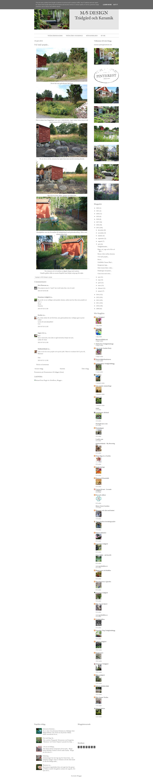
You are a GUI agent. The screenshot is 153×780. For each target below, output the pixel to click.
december (101, 230)
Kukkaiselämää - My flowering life (105, 444)
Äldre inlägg (85, 368)
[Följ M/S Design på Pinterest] (106, 83)
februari (100, 288)
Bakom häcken (100, 708)
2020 (98, 213)
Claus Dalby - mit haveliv (103, 555)
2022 (98, 208)
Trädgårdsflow (100, 619)
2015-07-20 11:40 (43, 308)
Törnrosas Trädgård (102, 664)
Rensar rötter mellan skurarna (106, 254)
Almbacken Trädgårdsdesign (104, 344)
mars (99, 285)
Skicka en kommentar (42, 364)
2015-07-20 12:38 (43, 342)
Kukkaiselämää (42, 349)
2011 (98, 303)
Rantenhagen (100, 428)
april (99, 282)
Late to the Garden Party (103, 348)
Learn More (107, 4)
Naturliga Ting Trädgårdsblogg (105, 630)
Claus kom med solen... (104, 273)
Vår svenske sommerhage (103, 386)
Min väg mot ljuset (101, 604)
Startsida (62, 368)
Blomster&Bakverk (102, 339)
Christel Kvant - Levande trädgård (103, 490)
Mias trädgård (100, 675)
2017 (98, 222)
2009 (98, 308)
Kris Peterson (42, 285)
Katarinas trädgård (44, 297)
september (101, 238)
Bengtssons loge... (103, 265)
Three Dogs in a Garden (103, 456)
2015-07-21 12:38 (43, 360)
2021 (98, 211)
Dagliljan (98, 375)
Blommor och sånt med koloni (105, 510)
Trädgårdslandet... (103, 246)
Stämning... (46, 756)
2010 (98, 306)
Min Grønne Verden (102, 697)
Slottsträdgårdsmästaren (103, 359)
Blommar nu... (47, 765)
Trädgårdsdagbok (55, 35)
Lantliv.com (99, 439)
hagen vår (41, 333)
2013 (98, 297)
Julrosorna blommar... (49, 729)
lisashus (40, 315)
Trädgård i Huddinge (74, 35)
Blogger (79, 776)
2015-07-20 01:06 (43, 291)
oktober (100, 235)
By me (103, 35)
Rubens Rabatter (101, 533)
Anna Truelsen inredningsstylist (105, 521)
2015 (98, 227)
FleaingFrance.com (101, 424)
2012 (98, 300)
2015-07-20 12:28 (43, 326)
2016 (98, 225)
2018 (98, 219)
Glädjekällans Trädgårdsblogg (105, 363)
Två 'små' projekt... (103, 256)
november (101, 233)
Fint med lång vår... (48, 738)
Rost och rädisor (101, 495)
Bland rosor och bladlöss (103, 570)
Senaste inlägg (39, 368)
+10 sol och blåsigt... (49, 746)
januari (100, 291)
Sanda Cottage (100, 467)
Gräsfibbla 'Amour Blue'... (105, 262)
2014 (98, 294)
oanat (97, 408)
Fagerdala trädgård (102, 544)
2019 (98, 216)
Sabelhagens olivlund (102, 412)
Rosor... (100, 259)
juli (99, 244)
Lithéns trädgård (101, 641)
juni (99, 277)
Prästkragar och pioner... (105, 270)
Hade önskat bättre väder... (105, 268)
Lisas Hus (99, 328)
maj (99, 280)
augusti (100, 241)
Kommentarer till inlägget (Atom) (54, 372)
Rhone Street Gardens (102, 506)
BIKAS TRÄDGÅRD (102, 686)
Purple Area (99, 653)
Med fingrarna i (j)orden (103, 581)
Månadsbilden (92, 35)
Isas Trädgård (100, 317)
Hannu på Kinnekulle (102, 478)
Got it (115, 4)
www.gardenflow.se (102, 566)
